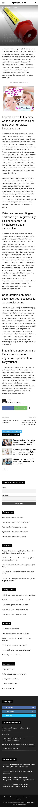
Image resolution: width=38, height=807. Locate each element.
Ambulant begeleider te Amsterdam (14, 674)
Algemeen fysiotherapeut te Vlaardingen (15, 522)
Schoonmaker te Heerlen (10, 629)
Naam (4, 488)
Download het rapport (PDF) (15, 402)
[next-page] (6, 469)
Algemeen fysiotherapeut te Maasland (15, 532)
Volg (33, 711)
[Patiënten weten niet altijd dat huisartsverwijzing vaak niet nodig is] (7, 461)
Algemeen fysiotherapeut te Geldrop (14, 527)
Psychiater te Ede (8, 688)
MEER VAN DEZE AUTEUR (11, 434)
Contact (6, 797)
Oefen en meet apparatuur (10, 748)
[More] (29, 408)
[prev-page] (3, 469)
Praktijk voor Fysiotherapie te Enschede (15, 605)
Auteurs (19, 797)
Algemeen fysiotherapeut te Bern (13, 517)
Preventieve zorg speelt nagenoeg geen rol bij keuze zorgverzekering (28, 422)
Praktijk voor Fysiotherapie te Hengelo (15, 609)
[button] (3, 2)
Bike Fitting (5, 734)
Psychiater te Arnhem (9, 684)
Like (33, 707)
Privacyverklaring (27, 797)
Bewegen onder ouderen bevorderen (10, 421)
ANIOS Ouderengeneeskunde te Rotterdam (16, 650)
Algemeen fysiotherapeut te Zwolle (14, 537)
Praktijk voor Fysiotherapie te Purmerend (16, 600)
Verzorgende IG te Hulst (10, 679)
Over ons (12, 797)
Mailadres (5, 495)
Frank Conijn (7, 778)
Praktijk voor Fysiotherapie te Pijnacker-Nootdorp (18, 595)
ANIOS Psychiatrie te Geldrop (12, 655)
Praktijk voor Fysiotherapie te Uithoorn (15, 614)
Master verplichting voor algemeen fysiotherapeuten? (18, 744)
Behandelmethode (11, 7)
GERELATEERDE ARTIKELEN (12, 431)
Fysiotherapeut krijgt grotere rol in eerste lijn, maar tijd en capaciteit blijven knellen (24, 452)
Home (2, 7)
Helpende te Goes (8, 669)
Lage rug (19, 799)
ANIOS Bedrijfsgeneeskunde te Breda (14, 645)
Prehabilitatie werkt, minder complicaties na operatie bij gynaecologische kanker (24, 442)
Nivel (8, 400)
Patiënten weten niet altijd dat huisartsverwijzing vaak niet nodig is (23, 461)
